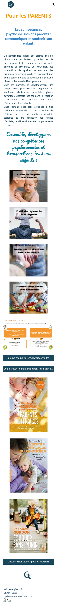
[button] (4, 4)
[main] (28, 16)
